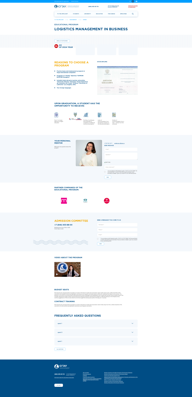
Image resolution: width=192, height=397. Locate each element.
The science (111, 13)
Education (99, 13)
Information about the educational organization (64, 377)
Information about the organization (61, 1)
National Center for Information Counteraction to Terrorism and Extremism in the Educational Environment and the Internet (121, 378)
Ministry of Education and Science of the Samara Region (116, 374)
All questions (60, 349)
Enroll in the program (62, 40)
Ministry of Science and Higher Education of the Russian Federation (118, 372)
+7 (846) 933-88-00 (63, 225)
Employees (123, 13)
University (87, 13)
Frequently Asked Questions (89, 377)
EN (132, 1)
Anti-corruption (86, 372)
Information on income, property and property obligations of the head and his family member (92, 379)
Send (108, 177)
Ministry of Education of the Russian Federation (114, 382)
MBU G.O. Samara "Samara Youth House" (112, 379)
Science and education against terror (112, 375)
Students (76, 13)
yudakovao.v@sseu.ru (119, 143)
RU (130, 1)
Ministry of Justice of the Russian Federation (113, 381)
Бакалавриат (73, 19)
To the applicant (62, 13)
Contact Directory (74, 1)
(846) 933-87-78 (93, 6)
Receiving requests (87, 374)
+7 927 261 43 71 (108, 143)
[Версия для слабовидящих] (137, 1)
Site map (59, 385)
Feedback (85, 375)
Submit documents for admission (133, 6)
